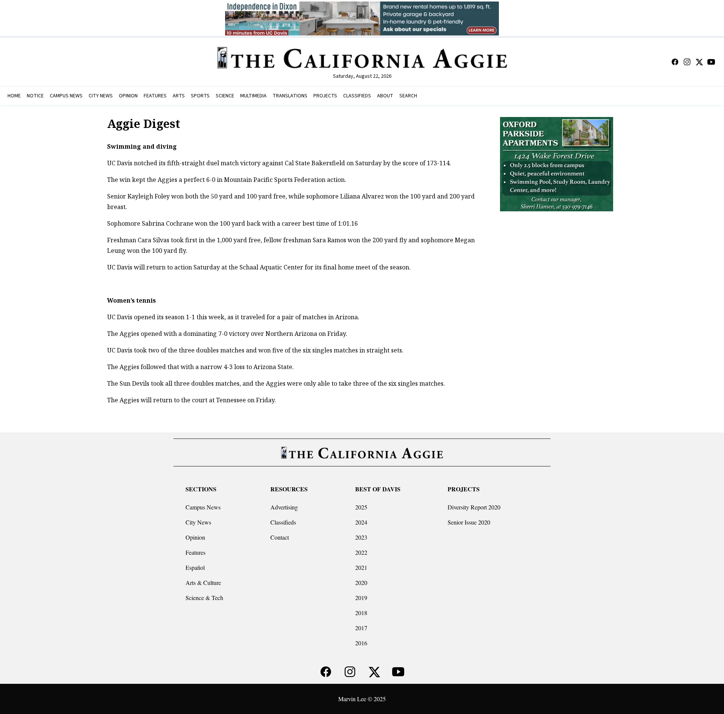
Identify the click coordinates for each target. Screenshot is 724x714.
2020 (361, 582)
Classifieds (283, 522)
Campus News (203, 507)
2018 (361, 613)
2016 (361, 643)
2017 (361, 628)
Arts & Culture (203, 582)
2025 (361, 507)
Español (195, 567)
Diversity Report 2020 (474, 507)
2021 (361, 567)
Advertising (284, 507)
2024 (361, 522)
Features (196, 552)
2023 (361, 537)
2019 (361, 598)
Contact (279, 537)
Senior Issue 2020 (469, 522)
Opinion (195, 537)
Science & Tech (204, 598)
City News (198, 522)
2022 (361, 552)
